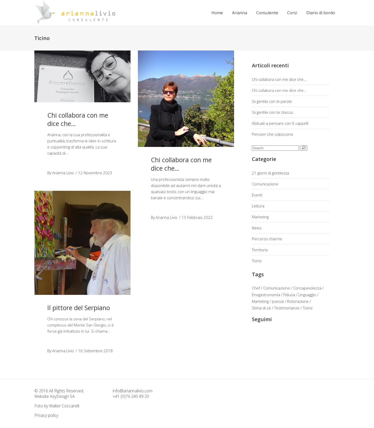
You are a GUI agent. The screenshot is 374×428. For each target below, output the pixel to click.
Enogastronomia (266, 294)
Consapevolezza (307, 288)
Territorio (260, 249)
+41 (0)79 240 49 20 (131, 396)
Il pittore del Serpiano (78, 307)
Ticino (257, 260)
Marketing (260, 216)
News (257, 227)
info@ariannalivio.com (132, 391)
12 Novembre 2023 (95, 172)
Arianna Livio (63, 172)
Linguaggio (307, 294)
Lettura (258, 205)
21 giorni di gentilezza (270, 172)
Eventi (257, 194)
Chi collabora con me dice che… (77, 119)
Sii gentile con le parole (272, 101)
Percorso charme (267, 238)
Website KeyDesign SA (54, 396)
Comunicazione (265, 183)
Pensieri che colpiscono (272, 134)
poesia (278, 301)
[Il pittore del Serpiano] (82, 243)
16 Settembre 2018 (95, 350)
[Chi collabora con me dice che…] (82, 76)
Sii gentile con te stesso (272, 112)
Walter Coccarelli (64, 406)
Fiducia (289, 294)
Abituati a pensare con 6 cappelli (280, 123)
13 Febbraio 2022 (197, 217)
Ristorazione (298, 301)
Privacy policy (46, 415)
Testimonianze (286, 307)
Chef (256, 288)
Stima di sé (261, 307)
